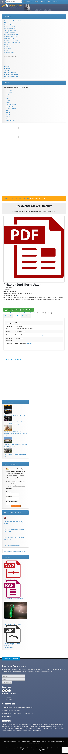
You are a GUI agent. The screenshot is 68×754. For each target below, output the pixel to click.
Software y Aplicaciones (11, 34)
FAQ (10, 716)
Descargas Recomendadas (12, 512)
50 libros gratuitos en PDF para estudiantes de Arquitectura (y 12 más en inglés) (15, 433)
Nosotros (55, 1)
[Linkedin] (9, 690)
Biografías (26, 198)
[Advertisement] (11, 61)
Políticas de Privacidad (40, 748)
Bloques (8, 101)
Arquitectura (33, 750)
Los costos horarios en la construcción (15, 415)
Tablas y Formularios (10, 30)
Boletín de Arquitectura (11, 464)
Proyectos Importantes (11, 36)
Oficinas (8, 112)
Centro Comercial (11, 108)
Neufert (8, 110)
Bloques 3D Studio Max (11, 40)
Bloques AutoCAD (9, 27)
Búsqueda (7, 83)
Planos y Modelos (9, 25)
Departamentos (10, 120)
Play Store (9, 699)
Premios (6, 50)
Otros (6, 44)
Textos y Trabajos (9, 32)
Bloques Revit (8, 46)
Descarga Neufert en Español (12, 545)
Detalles (17, 316)
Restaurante (9, 106)
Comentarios (26, 316)
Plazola (8, 118)
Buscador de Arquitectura (12, 748)
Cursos (43, 1)
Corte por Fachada (11, 104)
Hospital (8, 102)
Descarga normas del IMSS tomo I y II (14, 598)
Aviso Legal (51, 748)
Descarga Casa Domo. (10, 579)
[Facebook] (3, 690)
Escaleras (8, 95)
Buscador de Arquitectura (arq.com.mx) (15, 551)
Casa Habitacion (10, 93)
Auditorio (8, 114)
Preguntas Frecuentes (27, 748)
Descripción (8, 316)
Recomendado (8, 402)
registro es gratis (45, 335)
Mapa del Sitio (42, 750)
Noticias (36, 1)
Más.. (49, 1)
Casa (7, 97)
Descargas (7, 557)
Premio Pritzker (10, 91)
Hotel (7, 99)
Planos (8, 116)
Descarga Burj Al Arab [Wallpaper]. (13, 624)
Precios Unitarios (9, 52)
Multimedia (7, 48)
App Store (9, 697)
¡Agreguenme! (7, 682)
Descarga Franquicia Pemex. (12, 644)
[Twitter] (6, 690)
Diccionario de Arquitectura (12, 42)
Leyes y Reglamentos (10, 38)
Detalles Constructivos (10, 29)
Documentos (27, 1)
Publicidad (58, 748)
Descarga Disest (8, 648)
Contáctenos (25, 750)
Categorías (7, 16)
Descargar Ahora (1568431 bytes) (19, 310)
